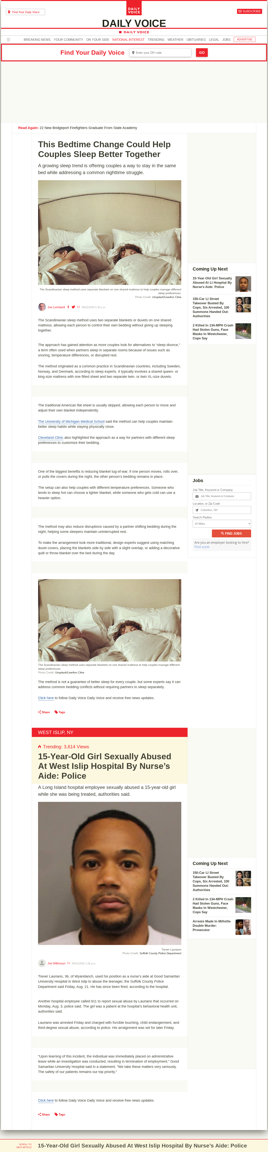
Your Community (68, 39)
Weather (175, 39)
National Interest (128, 39)
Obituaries (196, 39)
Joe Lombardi (56, 307)
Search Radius (202, 517)
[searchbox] (28, 12)
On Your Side (97, 39)
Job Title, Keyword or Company (213, 489)
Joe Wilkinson (56, 963)
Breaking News (37, 39)
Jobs (226, 39)
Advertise (244, 39)
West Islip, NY (55, 732)
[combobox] (25, 12)
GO (202, 53)
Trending (156, 39)
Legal (214, 39)
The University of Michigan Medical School (71, 421)
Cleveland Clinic (50, 438)
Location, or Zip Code (206, 503)
